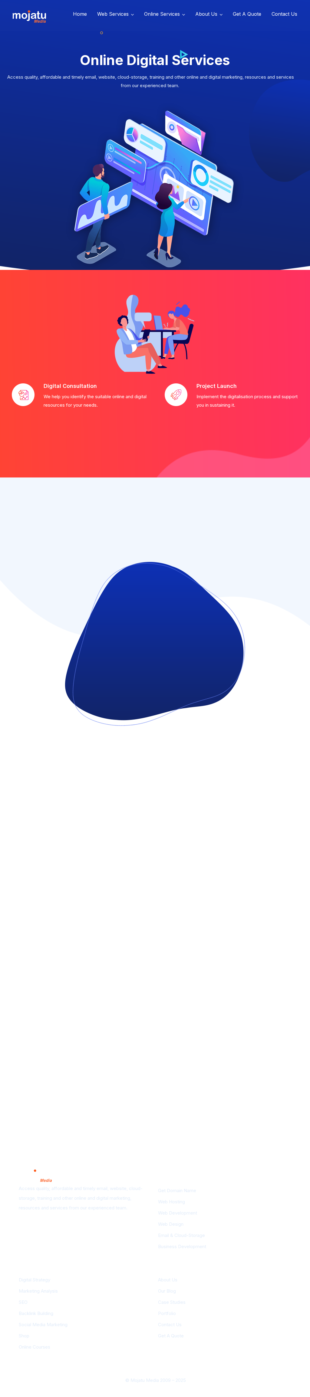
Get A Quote (247, 14)
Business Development (182, 1246)
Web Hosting (171, 1202)
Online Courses (34, 1347)
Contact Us (284, 14)
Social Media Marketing (43, 1324)
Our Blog (167, 1291)
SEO (23, 1302)
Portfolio (167, 1313)
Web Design (170, 1224)
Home (80, 14)
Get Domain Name (177, 1190)
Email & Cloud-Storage (181, 1235)
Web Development (177, 1213)
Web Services (113, 14)
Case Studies (172, 1302)
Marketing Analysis (38, 1291)
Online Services (162, 14)
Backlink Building (36, 1313)
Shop (24, 1336)
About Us (206, 14)
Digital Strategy (34, 1280)
